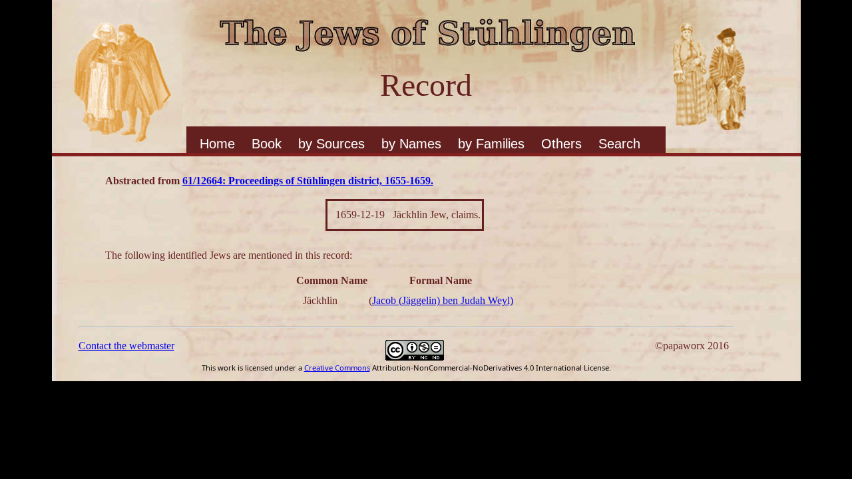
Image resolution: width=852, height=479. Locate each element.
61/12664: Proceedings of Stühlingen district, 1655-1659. (307, 180)
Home (217, 143)
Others (561, 143)
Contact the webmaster (126, 345)
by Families (491, 143)
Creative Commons (337, 368)
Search (619, 143)
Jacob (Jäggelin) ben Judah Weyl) (442, 300)
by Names (411, 143)
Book (267, 143)
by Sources (331, 143)
